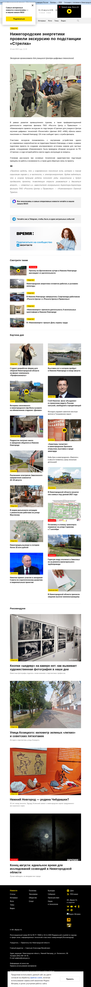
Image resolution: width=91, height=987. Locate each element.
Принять (70, 979)
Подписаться (19, 19)
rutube (68, 910)
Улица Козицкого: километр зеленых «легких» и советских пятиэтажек (42, 732)
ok (78, 906)
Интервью (14, 898)
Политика (32, 890)
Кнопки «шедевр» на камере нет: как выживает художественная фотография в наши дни (43, 665)
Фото (12, 901)
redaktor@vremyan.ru (22, 958)
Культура (51, 890)
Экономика (33, 894)
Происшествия (53, 898)
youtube (71, 906)
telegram (75, 906)
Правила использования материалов (23, 966)
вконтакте (68, 906)
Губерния (51, 894)
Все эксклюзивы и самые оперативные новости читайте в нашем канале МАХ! (45, 202)
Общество (14, 28)
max (71, 910)
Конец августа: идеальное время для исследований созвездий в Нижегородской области (41, 866)
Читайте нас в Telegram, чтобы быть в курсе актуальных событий (45, 219)
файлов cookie (36, 978)
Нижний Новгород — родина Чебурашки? (39, 797)
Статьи (12, 894)
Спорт (31, 901)
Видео (12, 908)
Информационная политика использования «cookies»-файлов (32, 971)
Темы (12, 905)
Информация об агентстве (19, 963)
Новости (13, 890)
